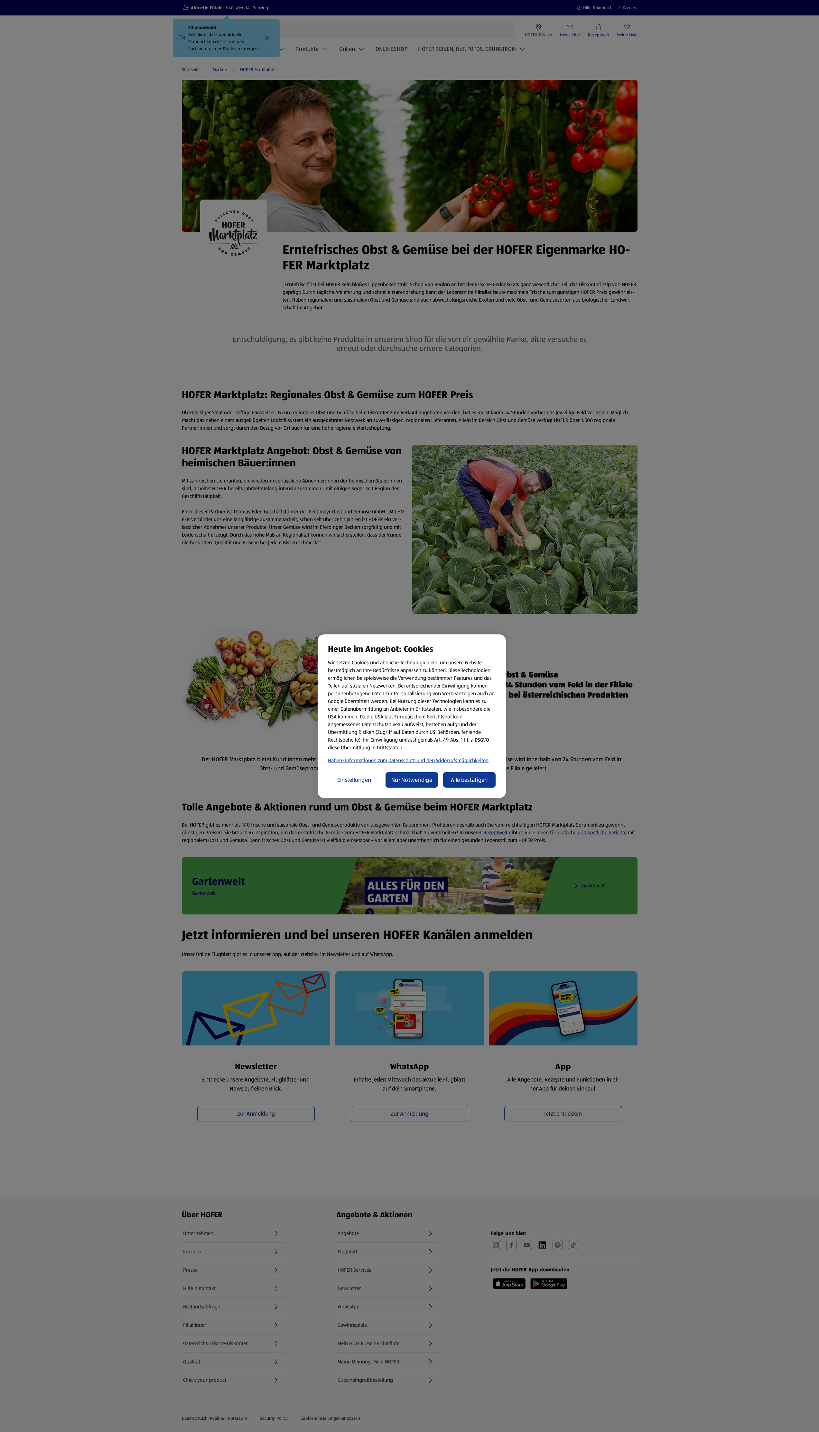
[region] (412, 716)
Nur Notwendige (411, 780)
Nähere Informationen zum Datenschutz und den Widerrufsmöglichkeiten (408, 760)
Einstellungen (354, 780)
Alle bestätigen (469, 780)
